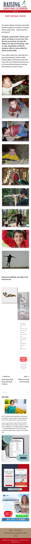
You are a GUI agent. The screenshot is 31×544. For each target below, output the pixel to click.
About (11, 530)
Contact (15, 536)
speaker (15, 418)
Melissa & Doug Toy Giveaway (23, 379)
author (10, 418)
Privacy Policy (18, 530)
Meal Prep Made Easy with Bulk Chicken (7, 380)
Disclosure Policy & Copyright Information (15, 533)
